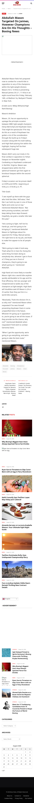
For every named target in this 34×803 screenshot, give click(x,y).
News (4, 13)
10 (4, 758)
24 (4, 764)
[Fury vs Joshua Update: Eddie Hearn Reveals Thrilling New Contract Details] (17, 569)
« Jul (3, 770)
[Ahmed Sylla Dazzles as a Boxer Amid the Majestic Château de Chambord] (6, 693)
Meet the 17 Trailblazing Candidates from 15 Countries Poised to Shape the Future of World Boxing (22, 709)
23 (30, 761)
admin (20, 13)
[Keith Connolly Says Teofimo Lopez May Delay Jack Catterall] (17, 483)
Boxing (13, 366)
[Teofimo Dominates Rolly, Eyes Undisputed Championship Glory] (17, 541)
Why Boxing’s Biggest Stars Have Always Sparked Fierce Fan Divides (15, 443)
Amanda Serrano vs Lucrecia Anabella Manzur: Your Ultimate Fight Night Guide (17, 527)
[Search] (31, 3)
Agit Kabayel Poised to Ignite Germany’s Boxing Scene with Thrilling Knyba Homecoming (21, 655)
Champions (20, 366)
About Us (9, 796)
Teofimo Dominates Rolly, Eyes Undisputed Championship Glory (15, 556)
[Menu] (3, 3)
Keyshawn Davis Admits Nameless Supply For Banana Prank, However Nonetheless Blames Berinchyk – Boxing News (9, 389)
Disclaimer (26, 796)
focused (5, 369)
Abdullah (5, 366)
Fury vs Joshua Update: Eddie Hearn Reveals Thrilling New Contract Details (16, 585)
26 (12, 764)
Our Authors (28, 798)
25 (8, 764)
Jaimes (12, 369)
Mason (19, 369)
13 (17, 758)
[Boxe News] (17, 3)
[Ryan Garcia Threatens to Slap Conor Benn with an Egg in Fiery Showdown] (17, 456)
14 (21, 758)
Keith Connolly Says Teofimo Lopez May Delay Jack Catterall (15, 498)
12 (12, 758)
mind (24, 369)
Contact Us (18, 796)
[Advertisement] (17, 627)
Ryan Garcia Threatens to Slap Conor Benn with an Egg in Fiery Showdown (16, 471)
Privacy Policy (19, 798)
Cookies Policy (8, 798)
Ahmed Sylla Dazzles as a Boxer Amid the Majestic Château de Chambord (21, 694)
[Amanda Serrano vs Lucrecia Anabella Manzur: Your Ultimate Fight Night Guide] (17, 511)
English (7, 599)
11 (8, 758)
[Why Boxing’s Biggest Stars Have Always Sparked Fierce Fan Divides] (17, 428)
